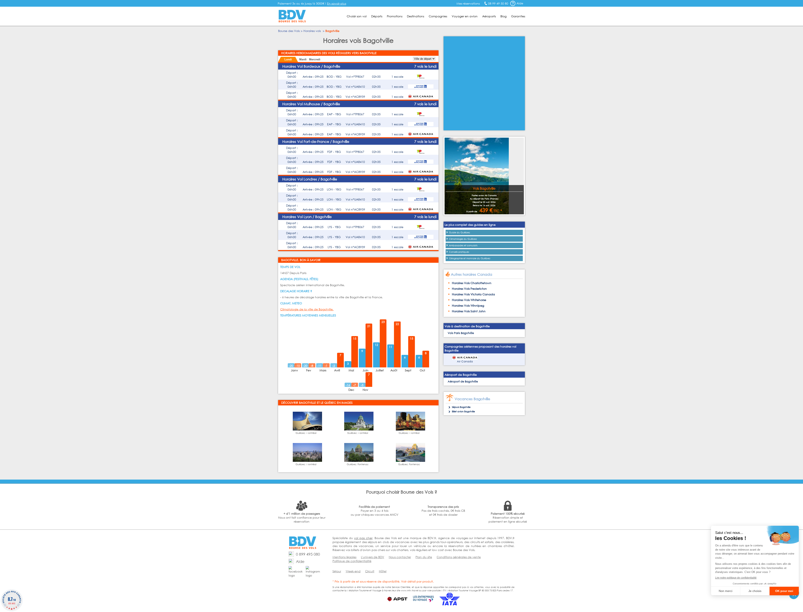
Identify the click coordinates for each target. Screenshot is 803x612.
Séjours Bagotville (461, 407)
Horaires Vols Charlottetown (471, 283)
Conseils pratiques (459, 252)
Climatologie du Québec (463, 239)
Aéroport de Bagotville (463, 381)
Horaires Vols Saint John (469, 311)
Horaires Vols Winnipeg (468, 305)
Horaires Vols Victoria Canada (473, 294)
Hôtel (382, 571)
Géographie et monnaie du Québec (469, 258)
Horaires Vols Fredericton (469, 289)
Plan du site (424, 557)
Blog (503, 16)
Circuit (369, 571)
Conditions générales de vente (459, 557)
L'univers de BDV (372, 557)
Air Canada (465, 361)
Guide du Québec (459, 232)
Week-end (353, 571)
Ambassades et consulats (463, 245)
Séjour (336, 571)
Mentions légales (344, 557)
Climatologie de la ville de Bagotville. (307, 309)
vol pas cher (363, 538)
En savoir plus (336, 3)
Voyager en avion (465, 16)
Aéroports (489, 16)
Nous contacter (400, 557)
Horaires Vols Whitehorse (469, 300)
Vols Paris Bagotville (461, 333)
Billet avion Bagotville (463, 411)
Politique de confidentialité (351, 561)
